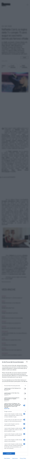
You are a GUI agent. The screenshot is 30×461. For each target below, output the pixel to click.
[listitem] (15, 385)
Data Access (15, 458)
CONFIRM (9, 453)
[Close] (27, 362)
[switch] (25, 388)
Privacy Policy (23, 458)
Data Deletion (7, 458)
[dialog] (15, 410)
